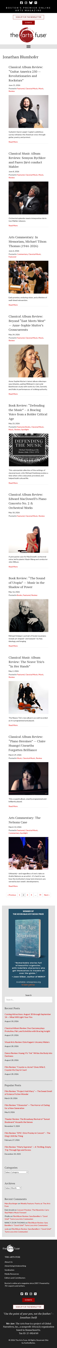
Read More (13, 142)
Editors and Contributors (15, 1278)
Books (27, 427)
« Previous (12, 895)
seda (7, 1229)
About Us (9, 1262)
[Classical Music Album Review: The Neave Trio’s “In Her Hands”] (28, 697)
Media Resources (12, 1274)
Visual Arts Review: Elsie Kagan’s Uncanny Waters (27, 1042)
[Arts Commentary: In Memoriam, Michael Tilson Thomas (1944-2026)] (28, 277)
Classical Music (31, 88)
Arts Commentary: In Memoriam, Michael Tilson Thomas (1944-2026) (27, 241)
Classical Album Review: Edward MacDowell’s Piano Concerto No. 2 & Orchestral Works (27, 501)
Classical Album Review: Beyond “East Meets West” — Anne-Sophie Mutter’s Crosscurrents (27, 323)
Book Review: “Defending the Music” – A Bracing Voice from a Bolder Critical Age (28, 412)
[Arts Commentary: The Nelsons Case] (28, 853)
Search (28, 995)
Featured (21, 88)
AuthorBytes (29, 1343)
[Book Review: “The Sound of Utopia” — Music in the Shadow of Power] (28, 615)
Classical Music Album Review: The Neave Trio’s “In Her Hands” (26, 661)
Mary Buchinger (11, 1203)
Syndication (9, 1270)
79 (40, 895)
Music (41, 88)
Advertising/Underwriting (15, 1266)
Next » (46, 895)
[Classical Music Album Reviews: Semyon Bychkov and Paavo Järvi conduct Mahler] (28, 198)
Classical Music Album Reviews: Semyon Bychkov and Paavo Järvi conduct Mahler (27, 160)
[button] (28, 17)
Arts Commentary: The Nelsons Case (25, 820)
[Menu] (28, 46)
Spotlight (25, 429)
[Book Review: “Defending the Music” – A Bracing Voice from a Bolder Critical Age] (28, 450)
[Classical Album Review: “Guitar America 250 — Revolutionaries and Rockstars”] (28, 111)
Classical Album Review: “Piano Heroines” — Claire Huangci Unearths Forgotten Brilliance (27, 743)
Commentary (22, 254)
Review (12, 91)
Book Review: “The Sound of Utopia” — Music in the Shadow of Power (27, 582)
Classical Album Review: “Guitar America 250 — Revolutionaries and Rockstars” (26, 73)
